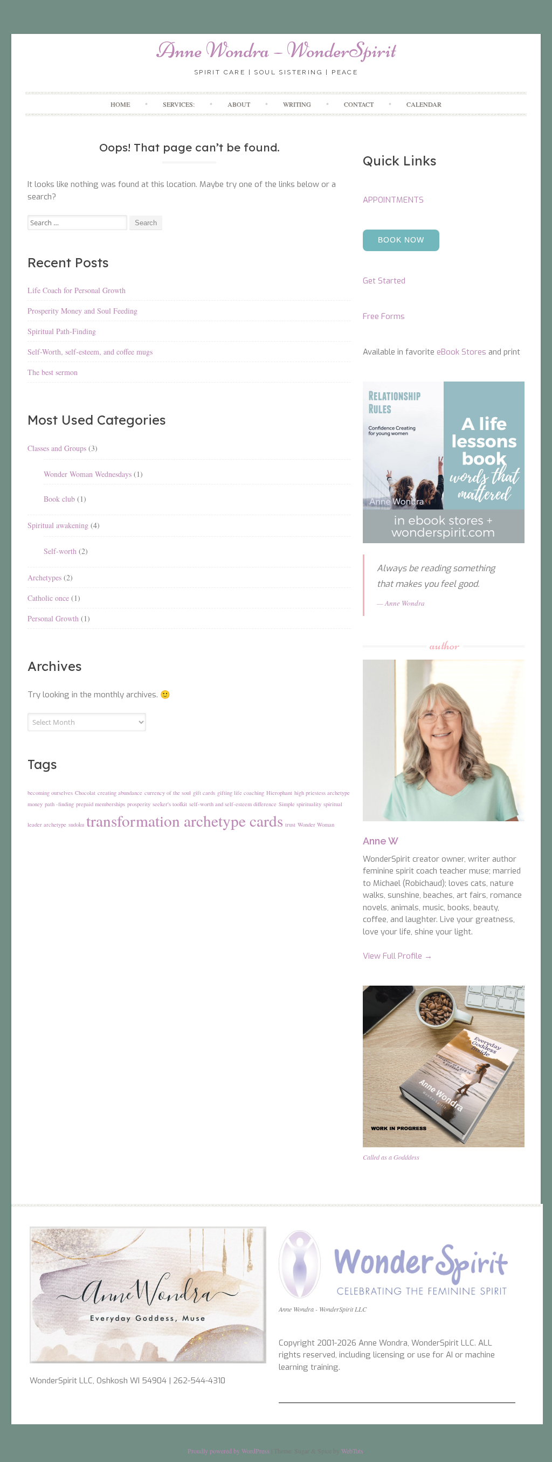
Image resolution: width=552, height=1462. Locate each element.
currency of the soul (167, 792)
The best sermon (52, 372)
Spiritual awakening (57, 525)
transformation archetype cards (184, 820)
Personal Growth (53, 618)
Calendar (423, 104)
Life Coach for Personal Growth (76, 290)
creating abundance (120, 792)
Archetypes (44, 577)
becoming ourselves (50, 792)
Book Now (401, 239)
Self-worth (60, 551)
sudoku (76, 824)
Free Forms (384, 316)
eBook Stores (461, 352)
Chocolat (85, 792)
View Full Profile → (397, 956)
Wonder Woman (316, 824)
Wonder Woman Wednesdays (88, 474)
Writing (297, 104)
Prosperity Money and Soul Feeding (82, 311)
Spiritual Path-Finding (61, 331)
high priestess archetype (322, 792)
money (35, 804)
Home (120, 104)
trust (290, 824)
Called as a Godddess (391, 1157)
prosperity (138, 804)
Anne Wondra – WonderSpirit (276, 50)
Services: (179, 104)
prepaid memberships (100, 804)
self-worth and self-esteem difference (233, 804)
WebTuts (352, 1450)
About (238, 104)
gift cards (204, 792)
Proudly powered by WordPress (229, 1450)
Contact (359, 104)
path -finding (59, 804)
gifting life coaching (240, 792)
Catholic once (48, 598)
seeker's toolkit (170, 804)
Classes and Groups (56, 448)
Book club (59, 499)
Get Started (384, 280)
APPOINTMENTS (393, 200)
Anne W (380, 841)
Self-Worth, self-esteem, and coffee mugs (90, 352)
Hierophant (279, 792)
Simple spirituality (300, 804)
